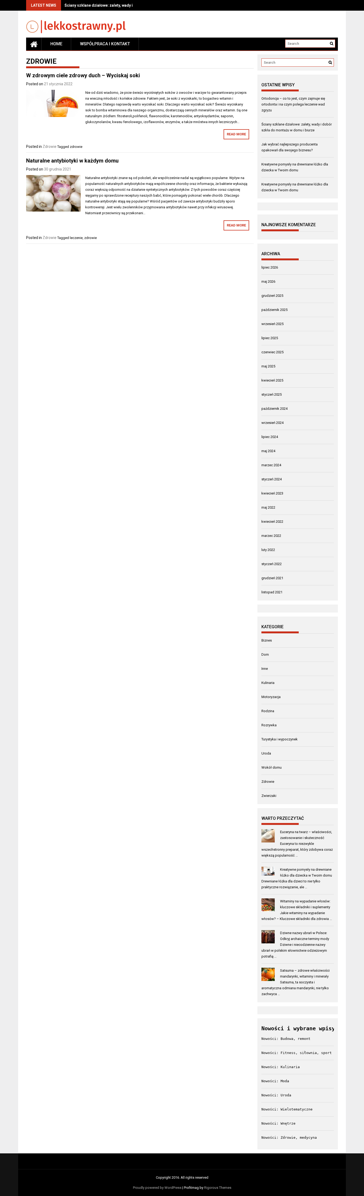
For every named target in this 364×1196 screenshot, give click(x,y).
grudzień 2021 (272, 578)
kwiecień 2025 (272, 380)
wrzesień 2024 (272, 423)
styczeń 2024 (271, 479)
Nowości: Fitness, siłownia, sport (296, 1053)
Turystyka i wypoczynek (279, 739)
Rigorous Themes (217, 1188)
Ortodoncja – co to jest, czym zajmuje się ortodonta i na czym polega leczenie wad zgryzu (293, 104)
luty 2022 (268, 550)
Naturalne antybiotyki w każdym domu (72, 160)
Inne (264, 669)
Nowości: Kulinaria (280, 1067)
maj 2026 (268, 281)
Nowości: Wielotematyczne (287, 1109)
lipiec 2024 (269, 437)
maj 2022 (268, 507)
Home (56, 43)
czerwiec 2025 (272, 352)
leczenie (76, 238)
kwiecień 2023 (272, 493)
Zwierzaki (268, 796)
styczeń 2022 (271, 564)
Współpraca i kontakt (105, 43)
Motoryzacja (271, 697)
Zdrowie (49, 146)
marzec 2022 (271, 536)
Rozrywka (269, 725)
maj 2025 (268, 366)
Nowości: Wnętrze (278, 1123)
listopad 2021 (271, 592)
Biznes (266, 640)
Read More (236, 134)
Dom (265, 654)
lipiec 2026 (269, 267)
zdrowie (76, 147)
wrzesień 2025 (272, 324)
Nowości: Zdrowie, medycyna (289, 1138)
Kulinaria (267, 683)
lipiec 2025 (269, 338)
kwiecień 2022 (272, 522)
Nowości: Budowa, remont (285, 1039)
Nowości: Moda (275, 1081)
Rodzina (267, 711)
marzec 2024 (271, 465)
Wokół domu (271, 767)
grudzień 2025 (272, 296)
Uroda (266, 753)
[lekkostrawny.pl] (34, 44)
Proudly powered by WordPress (157, 1188)
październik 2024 (274, 409)
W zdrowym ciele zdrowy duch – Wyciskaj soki (83, 75)
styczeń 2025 (271, 394)
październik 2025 (274, 310)
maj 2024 (268, 451)
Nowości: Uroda (276, 1095)
